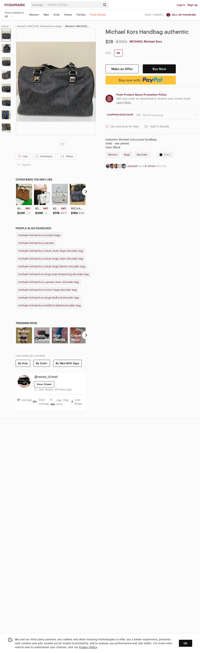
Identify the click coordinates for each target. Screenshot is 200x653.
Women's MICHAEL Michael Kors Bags (39, 26)
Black (167, 154)
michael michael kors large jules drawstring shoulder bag (53, 274)
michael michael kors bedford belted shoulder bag (49, 305)
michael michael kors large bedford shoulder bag (48, 297)
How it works (154, 14)
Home (68, 14)
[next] (62, 143)
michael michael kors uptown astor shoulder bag (48, 282)
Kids (57, 14)
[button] (39, 5)
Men (46, 14)
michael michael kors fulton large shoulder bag (47, 289)
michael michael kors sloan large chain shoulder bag (50, 258)
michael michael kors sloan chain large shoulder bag (50, 250)
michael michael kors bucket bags (39, 235)
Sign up (193, 5)
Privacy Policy (88, 647)
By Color (41, 363)
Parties (81, 14)
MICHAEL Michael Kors (145, 41)
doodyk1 (133, 166)
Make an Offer (122, 69)
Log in (181, 5)
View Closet (44, 384)
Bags (127, 154)
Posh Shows (98, 14)
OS (118, 53)
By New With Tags (67, 363)
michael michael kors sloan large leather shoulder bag (51, 266)
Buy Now (159, 69)
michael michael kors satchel (36, 243)
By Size (23, 363)
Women (34, 14)
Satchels (142, 154)
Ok (185, 643)
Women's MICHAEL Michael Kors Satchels (77, 26)
